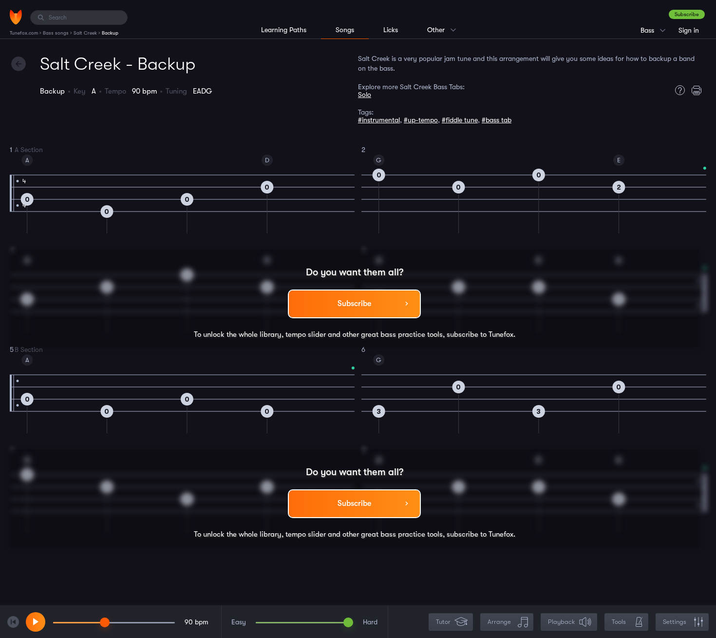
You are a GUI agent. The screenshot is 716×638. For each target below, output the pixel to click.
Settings (674, 621)
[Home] (16, 17)
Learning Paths (283, 30)
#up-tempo (421, 120)
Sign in (688, 30)
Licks (390, 30)
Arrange (499, 621)
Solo (364, 94)
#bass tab (496, 120)
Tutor (443, 621)
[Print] (699, 90)
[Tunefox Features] (677, 90)
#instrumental (379, 120)
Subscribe (687, 14)
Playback (561, 621)
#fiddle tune (460, 120)
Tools (619, 621)
